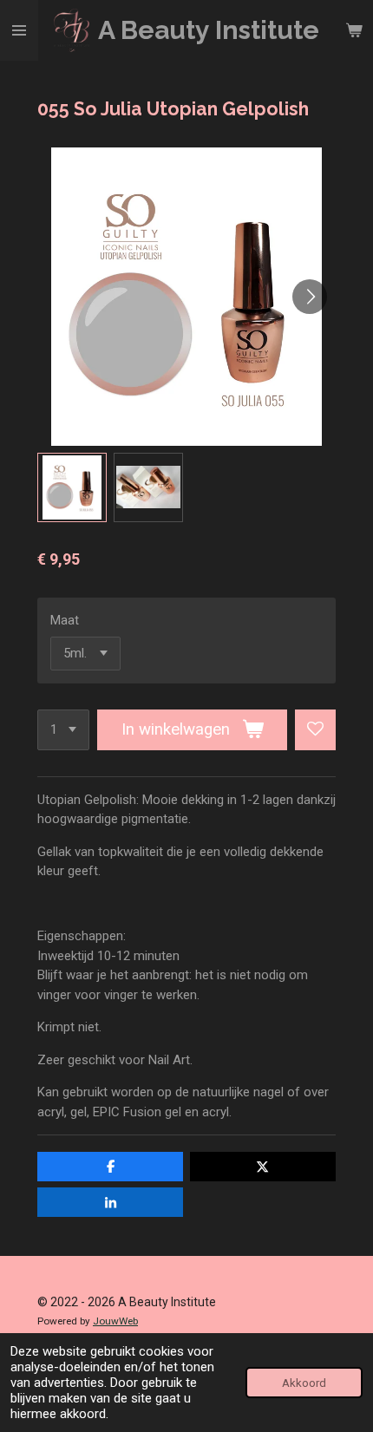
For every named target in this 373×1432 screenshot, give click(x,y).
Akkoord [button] (304, 1382)
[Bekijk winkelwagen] (354, 30)
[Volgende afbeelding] (309, 296)
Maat (64, 620)
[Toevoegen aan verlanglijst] (315, 729)
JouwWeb (115, 1321)
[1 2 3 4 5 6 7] (63, 729)
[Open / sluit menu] (19, 30)
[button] (72, 487)
